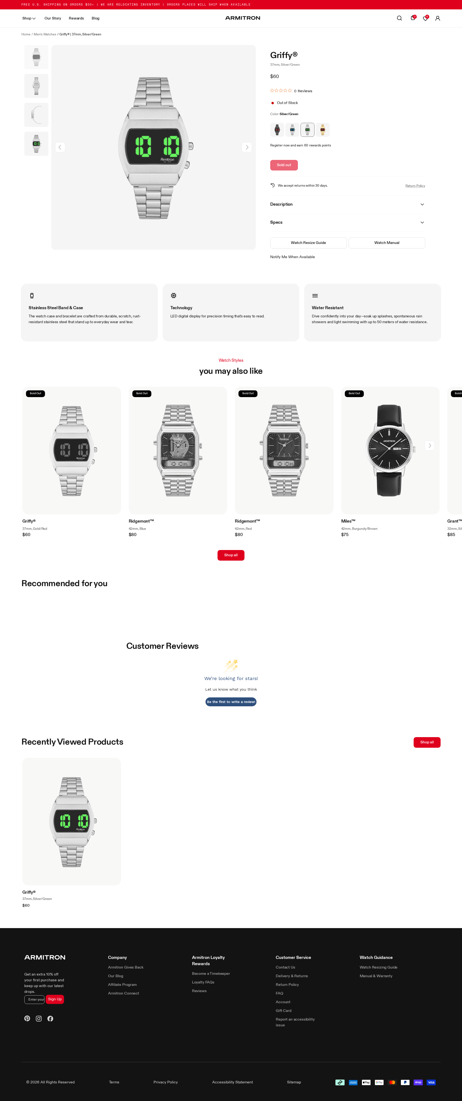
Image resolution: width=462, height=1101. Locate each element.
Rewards (76, 18)
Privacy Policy (166, 1082)
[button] (438, 18)
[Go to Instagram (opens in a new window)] (39, 1019)
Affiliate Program (122, 985)
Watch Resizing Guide (379, 968)
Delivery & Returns (292, 976)
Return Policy (415, 186)
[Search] (399, 18)
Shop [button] (26, 18)
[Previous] (60, 147)
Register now (280, 145)
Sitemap (294, 1082)
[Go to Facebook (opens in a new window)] (50, 1019)
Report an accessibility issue (295, 1022)
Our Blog (115, 976)
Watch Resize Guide (308, 243)
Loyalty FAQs (203, 982)
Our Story (53, 18)
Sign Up (55, 999)
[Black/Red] (277, 130)
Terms (114, 1082)
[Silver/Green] (307, 130)
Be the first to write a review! (231, 702)
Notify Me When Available (292, 257)
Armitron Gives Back (125, 968)
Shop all (231, 555)
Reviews (199, 991)
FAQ (279, 994)
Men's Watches (45, 34)
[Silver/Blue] (292, 130)
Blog (95, 18)
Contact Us (285, 968)
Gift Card (283, 1011)
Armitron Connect (123, 994)
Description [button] (281, 204)
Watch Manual (386, 243)
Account (283, 1002)
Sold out (284, 165)
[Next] (247, 147)
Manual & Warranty (376, 976)
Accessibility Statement (232, 1082)
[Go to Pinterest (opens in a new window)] (27, 1019)
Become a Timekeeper (211, 974)
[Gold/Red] (323, 130)
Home (25, 34)
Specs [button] (276, 222)
